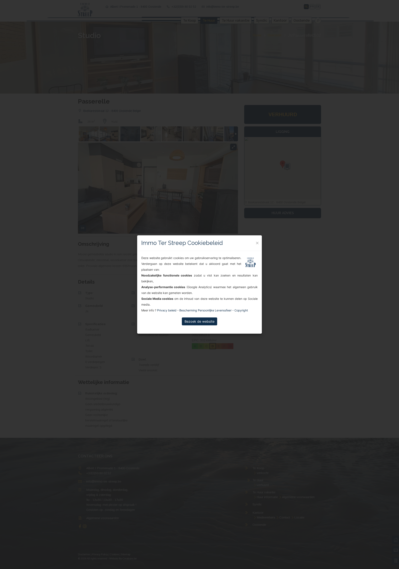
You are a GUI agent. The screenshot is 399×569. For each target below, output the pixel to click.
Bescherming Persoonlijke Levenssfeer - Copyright (213, 310)
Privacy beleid (166, 310)
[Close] (257, 243)
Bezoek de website (199, 321)
